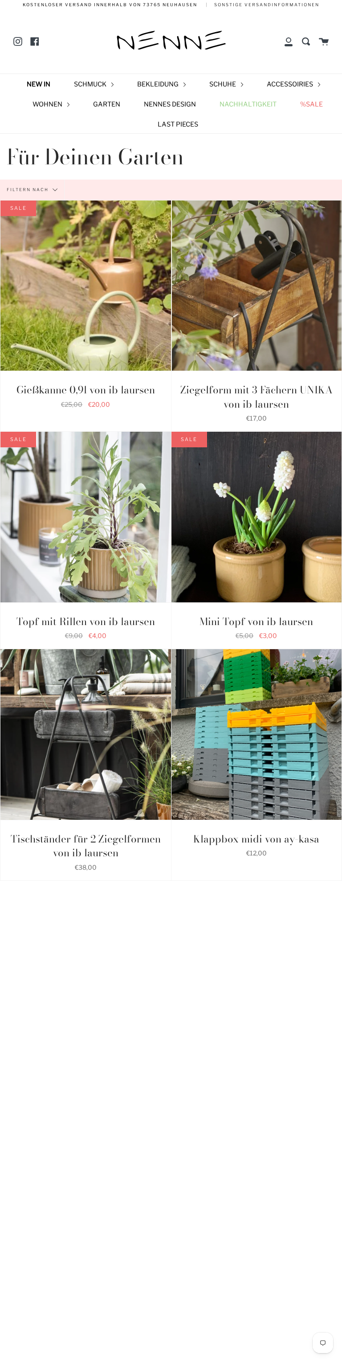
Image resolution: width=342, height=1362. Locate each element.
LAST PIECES (178, 124)
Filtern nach (28, 189)
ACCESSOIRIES (290, 84)
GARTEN (106, 104)
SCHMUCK (91, 84)
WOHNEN (48, 104)
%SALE (311, 104)
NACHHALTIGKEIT (248, 104)
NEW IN (38, 84)
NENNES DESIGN (170, 104)
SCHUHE (223, 84)
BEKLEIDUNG (158, 84)
